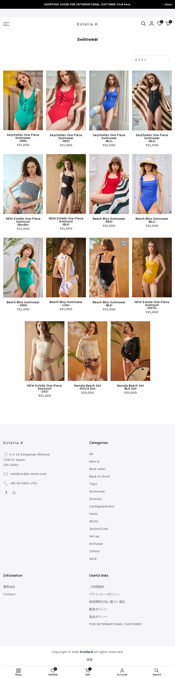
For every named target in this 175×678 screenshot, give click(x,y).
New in (94, 461)
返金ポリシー (98, 617)
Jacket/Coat (98, 529)
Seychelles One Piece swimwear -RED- (66, 138)
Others (94, 551)
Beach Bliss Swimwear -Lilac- (66, 303)
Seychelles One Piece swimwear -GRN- (23, 138)
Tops (93, 484)
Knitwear (96, 544)
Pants (93, 514)
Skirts (93, 521)
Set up (94, 536)
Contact (9, 594)
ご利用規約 (96, 587)
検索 (90, 660)
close (168, 4)
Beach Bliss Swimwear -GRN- (23, 303)
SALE (93, 559)
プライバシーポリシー (104, 594)
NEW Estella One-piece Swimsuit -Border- (23, 222)
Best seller (97, 469)
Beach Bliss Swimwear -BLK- (109, 303)
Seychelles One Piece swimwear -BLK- (152, 138)
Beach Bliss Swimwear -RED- (109, 220)
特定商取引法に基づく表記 (107, 602)
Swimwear (97, 491)
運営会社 (9, 587)
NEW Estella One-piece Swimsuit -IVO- (44, 389)
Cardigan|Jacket (101, 506)
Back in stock (99, 476)
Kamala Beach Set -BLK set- (130, 387)
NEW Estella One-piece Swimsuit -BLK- (66, 221)
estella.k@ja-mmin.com (28, 474)
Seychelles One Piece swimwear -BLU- (109, 138)
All (91, 454)
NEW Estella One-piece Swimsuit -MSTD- (151, 305)
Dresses (95, 499)
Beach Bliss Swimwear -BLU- (152, 220)
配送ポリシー (98, 609)
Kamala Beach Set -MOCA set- (87, 387)
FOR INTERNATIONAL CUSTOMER (115, 624)
